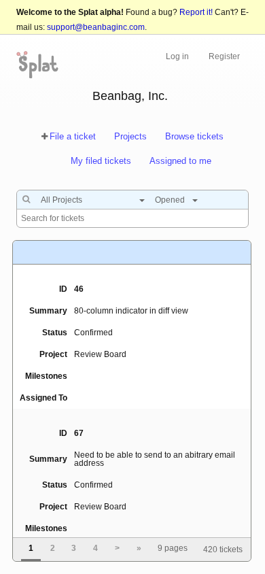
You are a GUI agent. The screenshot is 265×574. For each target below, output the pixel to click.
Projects (130, 136)
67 (79, 433)
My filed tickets (101, 161)
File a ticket (73, 136)
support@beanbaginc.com (96, 27)
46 (79, 289)
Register (224, 56)
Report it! (196, 12)
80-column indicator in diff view (131, 311)
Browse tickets (194, 136)
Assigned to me (180, 161)
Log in (177, 56)
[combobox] (89, 200)
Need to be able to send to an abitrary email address (154, 459)
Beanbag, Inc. (130, 96)
